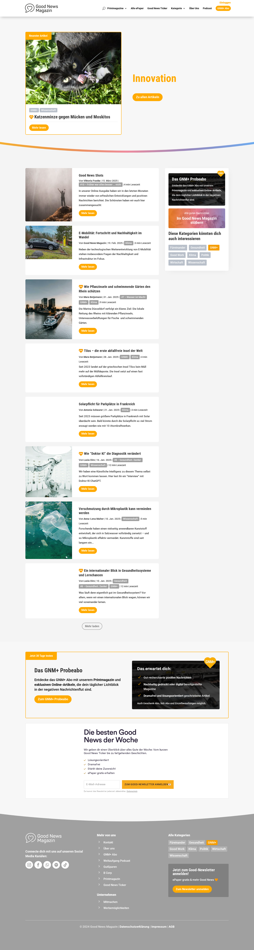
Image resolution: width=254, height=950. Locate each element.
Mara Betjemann (93, 297)
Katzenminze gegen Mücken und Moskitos (72, 116)
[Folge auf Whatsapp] (47, 865)
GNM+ (34, 110)
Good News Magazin (95, 243)
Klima (128, 243)
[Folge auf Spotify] (56, 865)
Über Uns (194, 8)
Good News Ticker (157, 8)
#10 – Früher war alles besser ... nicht (100, 184)
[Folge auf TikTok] (65, 865)
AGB (172, 926)
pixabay (33, 256)
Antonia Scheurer (93, 410)
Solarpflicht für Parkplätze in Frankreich (107, 404)
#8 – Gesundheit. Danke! (127, 460)
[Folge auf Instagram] (29, 865)
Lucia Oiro (89, 460)
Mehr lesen (39, 127)
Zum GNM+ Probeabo (53, 699)
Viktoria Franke (92, 180)
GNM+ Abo (223, 8)
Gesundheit (120, 581)
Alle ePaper (137, 8)
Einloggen (225, 2)
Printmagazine (115, 8)
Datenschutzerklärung (134, 926)
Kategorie (176, 8)
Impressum (159, 926)
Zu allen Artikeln (147, 97)
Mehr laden (92, 626)
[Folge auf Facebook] (38, 865)
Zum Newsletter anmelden (192, 889)
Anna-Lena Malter (94, 518)
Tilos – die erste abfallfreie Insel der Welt (113, 351)
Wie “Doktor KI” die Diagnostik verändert (112, 453)
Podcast (207, 8)
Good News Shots (91, 175)
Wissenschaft (48, 110)
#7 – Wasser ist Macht (133, 297)
